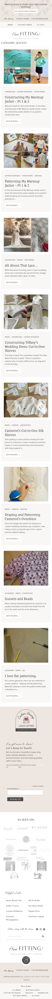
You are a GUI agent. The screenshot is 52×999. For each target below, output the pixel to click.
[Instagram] (40, 929)
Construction (10, 92)
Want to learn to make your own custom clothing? (26, 5)
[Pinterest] (44, 929)
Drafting (38, 176)
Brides (7, 337)
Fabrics (20, 260)
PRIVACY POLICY (40, 977)
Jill (23, 670)
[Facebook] (37, 929)
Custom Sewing (39, 92)
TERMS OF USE (29, 977)
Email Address (13, 789)
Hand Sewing (29, 260)
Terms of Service (13, 767)
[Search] (43, 936)
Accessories (9, 593)
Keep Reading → (13, 121)
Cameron (15, 425)
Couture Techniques (24, 92)
